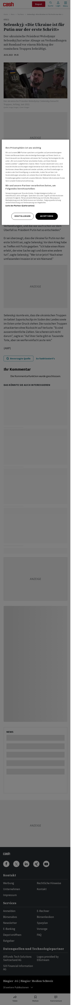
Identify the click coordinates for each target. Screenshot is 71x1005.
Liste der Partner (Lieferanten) (20, 206)
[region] (35, 182)
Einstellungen (22, 216)
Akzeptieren (46, 216)
